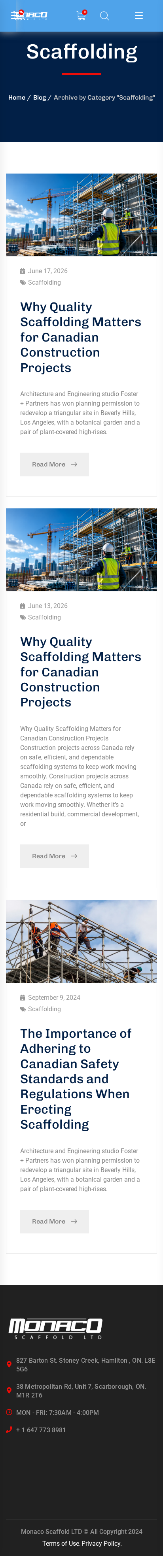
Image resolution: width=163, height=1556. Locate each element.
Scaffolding (44, 282)
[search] (104, 16)
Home (16, 97)
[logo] (55, 1329)
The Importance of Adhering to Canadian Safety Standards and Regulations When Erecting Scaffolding (76, 1079)
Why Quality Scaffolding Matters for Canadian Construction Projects (80, 337)
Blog (39, 97)
